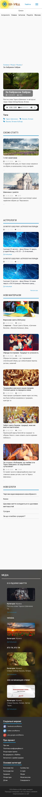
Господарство (8, 771)
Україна (10, 618)
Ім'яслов (22, 15)
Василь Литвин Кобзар (14, 121)
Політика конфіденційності (13, 748)
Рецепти (30, 15)
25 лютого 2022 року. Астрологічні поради (20, 226)
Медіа (22, 774)
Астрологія (5, 15)
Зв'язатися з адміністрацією (13, 758)
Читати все (34, 290)
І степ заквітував (10, 158)
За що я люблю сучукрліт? (14, 516)
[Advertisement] (21, 38)
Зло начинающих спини (18, 680)
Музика (19, 604)
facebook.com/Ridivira (15, 726)
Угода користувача (10, 751)
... (19, 328)
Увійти (28, 4)
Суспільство (24, 768)
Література (7, 777)
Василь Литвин (27, 119)
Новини (14, 15)
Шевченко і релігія (10, 192)
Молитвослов (25, 777)
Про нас (6, 745)
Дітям (5, 780)
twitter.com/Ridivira (14, 731)
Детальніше (7, 254)
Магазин (38, 15)
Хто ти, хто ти (13, 648)
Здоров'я (6, 774)
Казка (5, 499)
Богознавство (8, 768)
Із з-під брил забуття (17, 583)
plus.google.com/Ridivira (16, 735)
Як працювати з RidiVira (11, 754)
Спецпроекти (25, 780)
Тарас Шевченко (12, 119)
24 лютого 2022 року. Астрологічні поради (20, 258)
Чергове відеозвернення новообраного (19, 494)
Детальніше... (12, 612)
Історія (22, 771)
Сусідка (6, 511)
